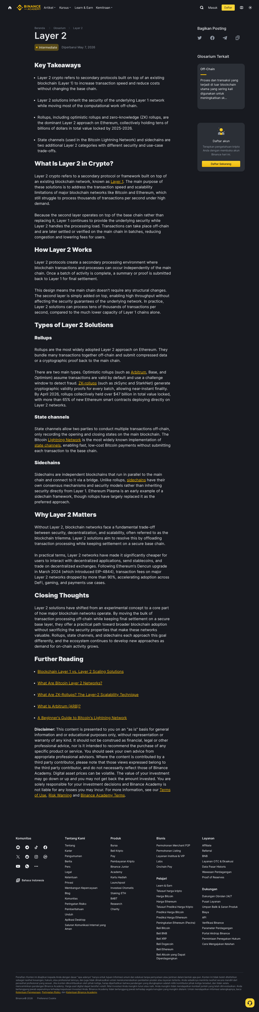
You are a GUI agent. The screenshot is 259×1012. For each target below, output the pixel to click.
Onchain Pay (164, 866)
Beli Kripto (117, 850)
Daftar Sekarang (221, 163)
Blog (67, 893)
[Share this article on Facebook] (212, 38)
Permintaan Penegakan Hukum (221, 938)
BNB (205, 856)
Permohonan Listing (168, 850)
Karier (68, 850)
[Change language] (241, 7)
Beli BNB (161, 933)
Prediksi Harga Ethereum (171, 917)
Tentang (70, 845)
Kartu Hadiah (119, 877)
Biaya (205, 912)
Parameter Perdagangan (217, 928)
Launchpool (118, 882)
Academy (116, 871)
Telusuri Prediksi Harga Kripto (174, 906)
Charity (115, 909)
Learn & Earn (164, 885)
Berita (68, 861)
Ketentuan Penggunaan (28, 992)
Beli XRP (161, 938)
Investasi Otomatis (122, 887)
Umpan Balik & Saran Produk (220, 906)
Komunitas (71, 898)
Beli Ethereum (164, 949)
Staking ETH (118, 893)
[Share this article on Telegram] (225, 38)
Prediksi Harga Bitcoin (170, 912)
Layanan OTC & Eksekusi (217, 861)
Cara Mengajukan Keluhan (218, 943)
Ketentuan (71, 877)
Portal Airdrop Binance (216, 933)
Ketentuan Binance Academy (81, 992)
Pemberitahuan (74, 909)
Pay (113, 856)
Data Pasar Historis (214, 866)
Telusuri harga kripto (169, 890)
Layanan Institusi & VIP (170, 856)
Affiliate (206, 845)
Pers (67, 866)
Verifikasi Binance (213, 922)
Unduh (69, 914)
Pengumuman (73, 856)
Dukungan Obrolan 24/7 (217, 896)
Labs (159, 861)
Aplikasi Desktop (75, 919)
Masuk (212, 7)
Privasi (69, 882)
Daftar (228, 7)
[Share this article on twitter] (199, 38)
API (204, 917)
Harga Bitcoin (164, 896)
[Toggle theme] (250, 7)
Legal (68, 871)
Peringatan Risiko (75, 903)
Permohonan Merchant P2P (173, 845)
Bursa (114, 845)
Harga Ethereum (166, 901)
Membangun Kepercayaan (81, 887)
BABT (114, 898)
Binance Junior (120, 866)
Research (116, 903)
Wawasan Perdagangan (217, 871)
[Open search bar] (200, 7)
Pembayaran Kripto (122, 861)
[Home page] (29, 8)
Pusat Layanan (211, 901)
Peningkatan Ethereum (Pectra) (175, 922)
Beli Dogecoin (164, 943)
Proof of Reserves (213, 877)
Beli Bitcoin (163, 928)
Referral (207, 850)
